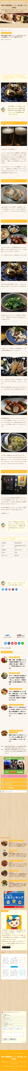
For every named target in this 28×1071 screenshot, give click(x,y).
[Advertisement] (14, 57)
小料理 (6, 647)
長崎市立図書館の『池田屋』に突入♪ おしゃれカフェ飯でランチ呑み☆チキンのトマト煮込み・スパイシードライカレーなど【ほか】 (18, 855)
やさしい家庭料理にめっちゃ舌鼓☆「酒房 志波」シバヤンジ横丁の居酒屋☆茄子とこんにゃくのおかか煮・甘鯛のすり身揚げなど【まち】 (17, 696)
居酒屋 (9, 647)
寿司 (5, 1016)
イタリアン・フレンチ (8, 1019)
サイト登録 (15, 1053)
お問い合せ (21, 1053)
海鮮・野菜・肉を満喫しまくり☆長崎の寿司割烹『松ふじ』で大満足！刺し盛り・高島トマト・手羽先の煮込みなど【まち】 (17, 664)
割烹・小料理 (6, 1018)
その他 (5, 1026)
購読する (6, 776)
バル (5, 1021)
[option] (14, 18)
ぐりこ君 (24, 1041)
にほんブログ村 (7, 637)
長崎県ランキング (20, 637)
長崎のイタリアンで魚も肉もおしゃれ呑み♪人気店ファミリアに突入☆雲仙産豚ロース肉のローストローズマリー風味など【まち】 (18, 711)
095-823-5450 (18, 542)
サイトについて (8, 1053)
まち (3, 647)
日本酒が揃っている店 (8, 1024)
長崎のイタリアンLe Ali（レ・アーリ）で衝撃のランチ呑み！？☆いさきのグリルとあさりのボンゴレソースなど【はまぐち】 (18, 865)
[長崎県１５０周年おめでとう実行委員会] (14, 979)
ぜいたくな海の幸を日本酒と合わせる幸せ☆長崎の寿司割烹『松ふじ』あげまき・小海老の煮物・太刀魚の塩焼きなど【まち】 (17, 680)
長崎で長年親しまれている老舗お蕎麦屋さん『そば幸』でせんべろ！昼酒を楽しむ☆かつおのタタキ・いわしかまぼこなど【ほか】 (18, 875)
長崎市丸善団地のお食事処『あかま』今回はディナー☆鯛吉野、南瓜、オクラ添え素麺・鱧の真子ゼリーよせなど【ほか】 (18, 885)
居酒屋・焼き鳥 (7, 1015)
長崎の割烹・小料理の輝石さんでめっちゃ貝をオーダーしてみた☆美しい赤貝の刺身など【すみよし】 (15, 751)
